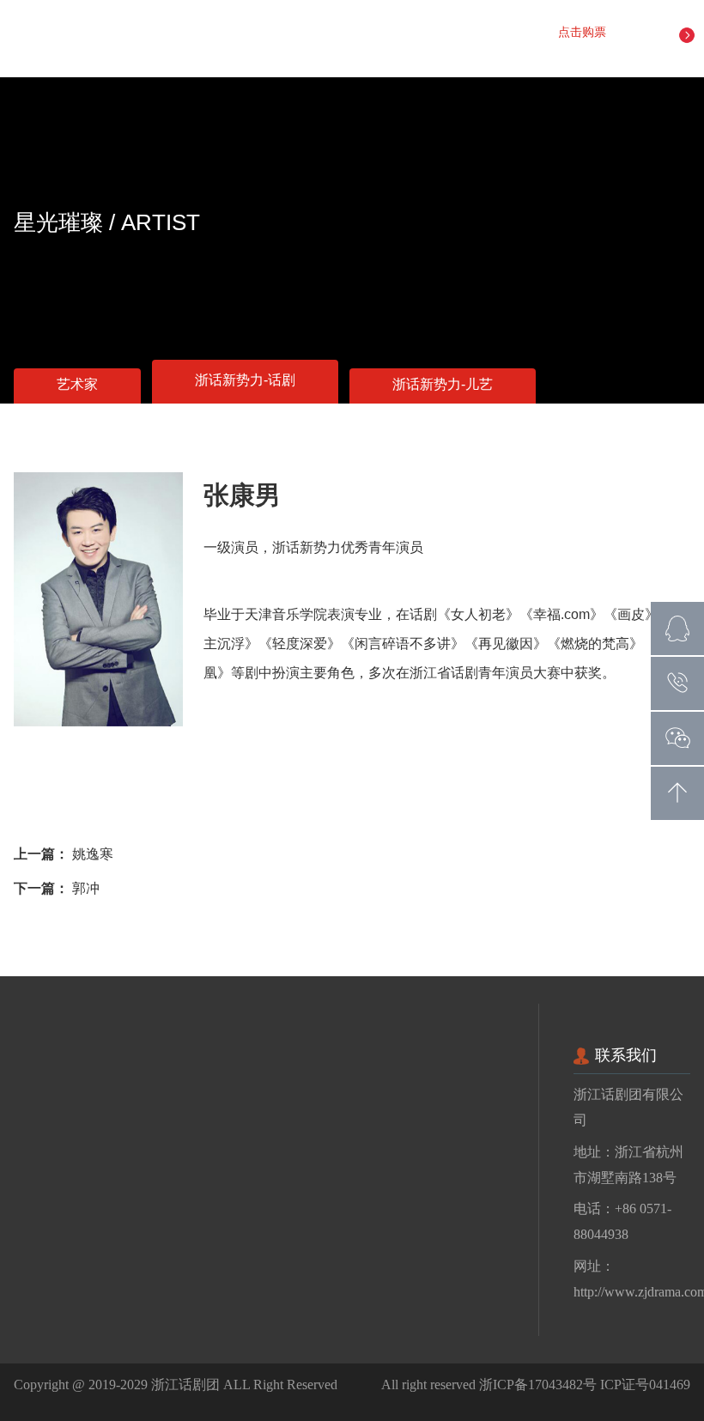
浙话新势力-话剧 (245, 380)
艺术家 (77, 385)
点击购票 (584, 33)
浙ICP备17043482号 (538, 1384)
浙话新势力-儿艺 (442, 385)
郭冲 (86, 889)
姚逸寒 (92, 854)
